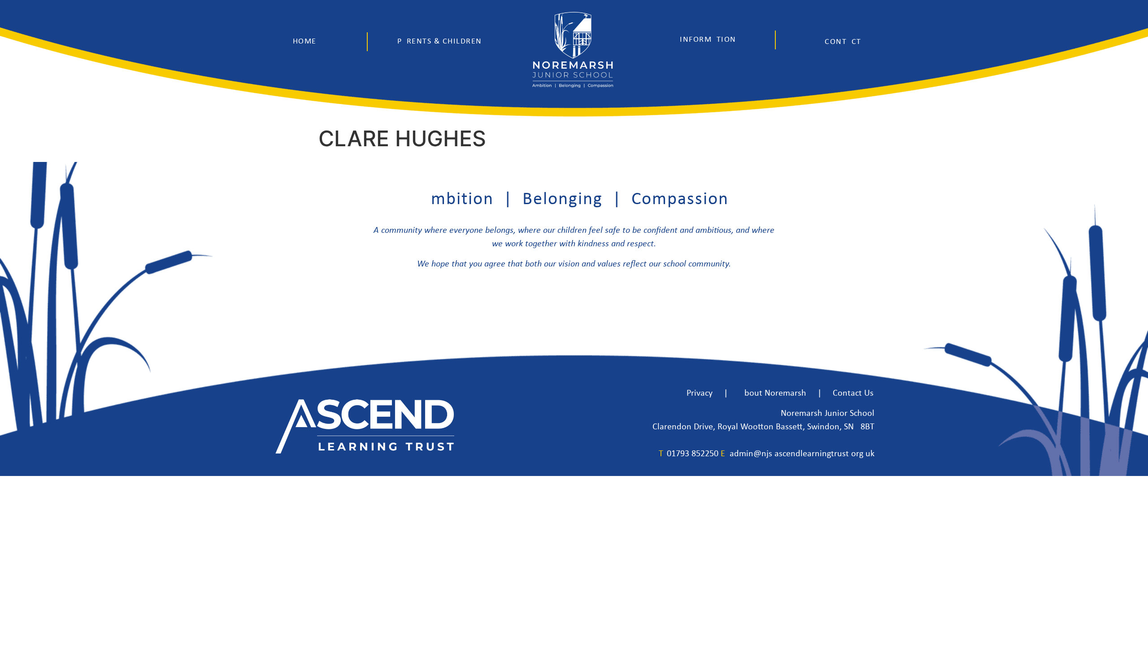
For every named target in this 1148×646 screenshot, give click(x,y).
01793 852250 (692, 454)
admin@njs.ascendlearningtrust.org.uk (802, 454)
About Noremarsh (772, 393)
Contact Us (853, 393)
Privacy (700, 393)
